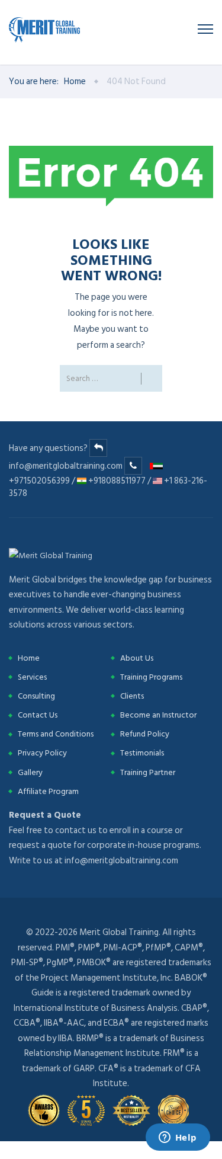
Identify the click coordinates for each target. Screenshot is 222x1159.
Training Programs (151, 677)
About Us (136, 658)
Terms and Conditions (56, 734)
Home (75, 81)
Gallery (30, 772)
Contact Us (37, 715)
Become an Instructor (158, 715)
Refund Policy (144, 734)
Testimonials (142, 753)
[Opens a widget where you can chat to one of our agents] (177, 1138)
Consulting (36, 696)
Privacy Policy (42, 753)
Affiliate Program (48, 791)
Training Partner (147, 772)
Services (32, 677)
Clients (132, 696)
